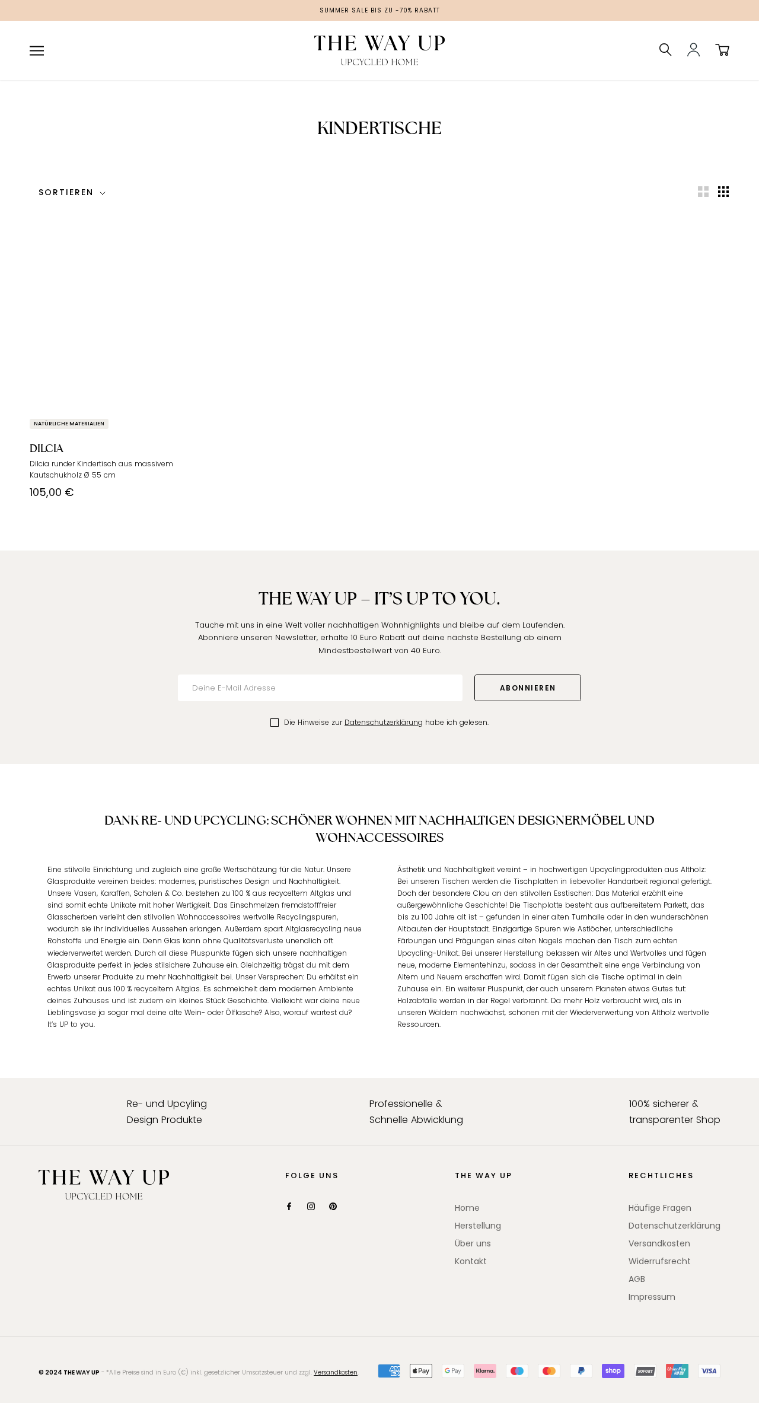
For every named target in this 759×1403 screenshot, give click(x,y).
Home (467, 1208)
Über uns (473, 1243)
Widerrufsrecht (660, 1261)
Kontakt (471, 1261)
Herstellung (478, 1226)
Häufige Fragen (660, 1208)
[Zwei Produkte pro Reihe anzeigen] (703, 191)
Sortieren (68, 192)
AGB (637, 1279)
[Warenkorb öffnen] (722, 50)
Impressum (652, 1297)
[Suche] (665, 50)
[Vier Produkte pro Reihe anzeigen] (723, 191)
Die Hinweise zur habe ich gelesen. (386, 722)
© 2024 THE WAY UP (69, 1372)
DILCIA (46, 448)
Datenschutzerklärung (384, 722)
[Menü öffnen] (37, 51)
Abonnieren (528, 688)
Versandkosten (659, 1243)
